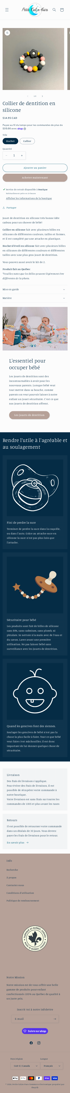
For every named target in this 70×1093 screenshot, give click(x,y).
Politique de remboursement (23, 900)
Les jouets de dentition (29, 415)
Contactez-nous (15, 885)
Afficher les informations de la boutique (29, 198)
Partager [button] (11, 207)
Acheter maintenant (35, 177)
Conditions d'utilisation (20, 892)
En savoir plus (15, 842)
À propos (11, 877)
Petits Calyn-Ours (20, 1084)
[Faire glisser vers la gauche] (27, 96)
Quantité (7, 148)
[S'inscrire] (54, 1019)
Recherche (12, 869)
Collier (27, 141)
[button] (7, 10)
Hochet (10, 141)
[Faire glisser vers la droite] (42, 96)
